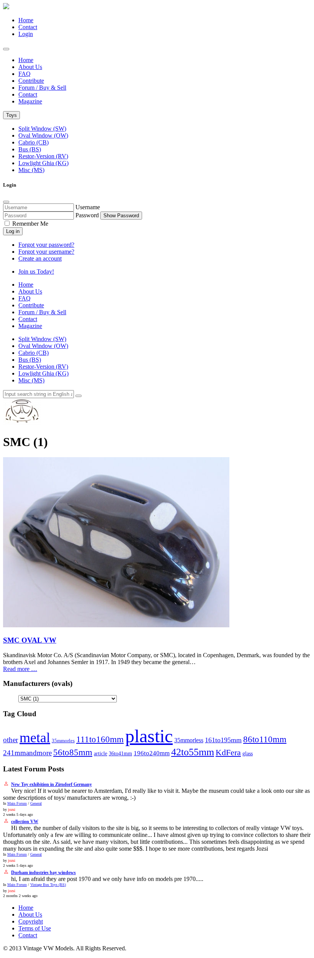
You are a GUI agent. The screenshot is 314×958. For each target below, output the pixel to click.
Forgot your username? (46, 251)
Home (25, 20)
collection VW (24, 821)
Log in (13, 231)
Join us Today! (36, 271)
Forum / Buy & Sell (42, 87)
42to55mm (192, 752)
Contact (27, 27)
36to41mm (120, 753)
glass (247, 753)
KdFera (228, 752)
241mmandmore (27, 753)
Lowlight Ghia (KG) (43, 163)
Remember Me (29, 223)
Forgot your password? (46, 244)
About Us (30, 67)
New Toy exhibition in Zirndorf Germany (51, 784)
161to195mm (223, 740)
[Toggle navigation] (6, 49)
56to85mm (72, 752)
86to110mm (264, 739)
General (36, 803)
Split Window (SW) (42, 128)
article (100, 753)
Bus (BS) (29, 149)
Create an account (40, 258)
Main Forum (17, 803)
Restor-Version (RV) (43, 156)
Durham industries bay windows (43, 872)
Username (87, 207)
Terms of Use (34, 928)
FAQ (24, 74)
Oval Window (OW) (43, 135)
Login (25, 34)
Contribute (31, 80)
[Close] (6, 202)
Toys (11, 115)
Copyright (30, 921)
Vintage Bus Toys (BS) (48, 885)
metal (35, 737)
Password (87, 215)
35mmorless (188, 740)
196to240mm (152, 753)
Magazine (30, 101)
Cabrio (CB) (33, 142)
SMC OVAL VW (29, 640)
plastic (149, 736)
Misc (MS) (31, 170)
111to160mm (100, 739)
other (10, 740)
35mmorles (63, 740)
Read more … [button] (20, 669)
